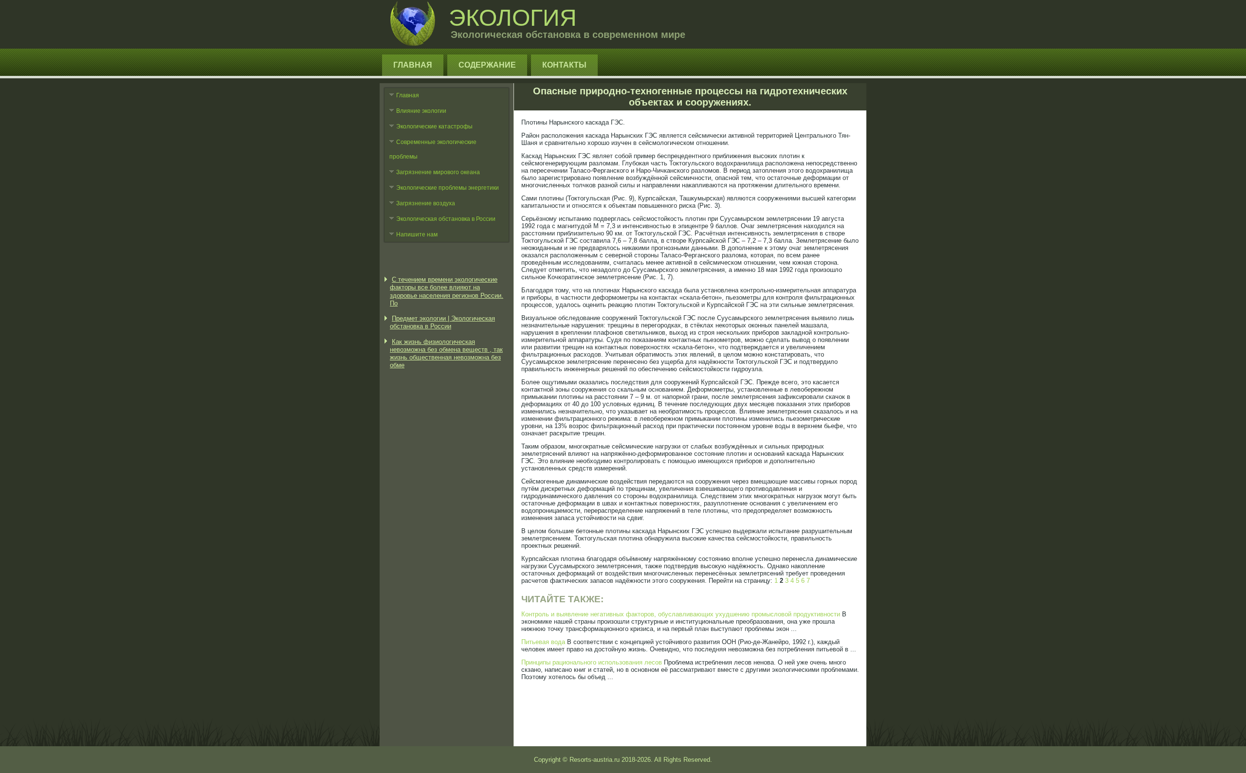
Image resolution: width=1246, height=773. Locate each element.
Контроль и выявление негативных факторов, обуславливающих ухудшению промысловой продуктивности (680, 614)
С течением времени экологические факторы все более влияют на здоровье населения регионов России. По (446, 291)
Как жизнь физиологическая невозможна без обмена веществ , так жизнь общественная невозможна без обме (446, 353)
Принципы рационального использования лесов (591, 662)
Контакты (564, 65)
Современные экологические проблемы (432, 149)
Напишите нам (417, 234)
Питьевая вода (543, 642)
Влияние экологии (421, 111)
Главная (412, 65)
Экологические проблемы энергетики (447, 187)
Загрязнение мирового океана (438, 172)
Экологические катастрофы (434, 126)
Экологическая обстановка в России (445, 219)
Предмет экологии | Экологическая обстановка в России (442, 322)
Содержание (487, 65)
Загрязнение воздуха (425, 203)
